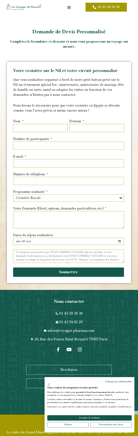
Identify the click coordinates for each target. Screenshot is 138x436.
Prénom (75, 121)
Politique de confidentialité (118, 381)
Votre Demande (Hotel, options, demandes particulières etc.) (58, 208)
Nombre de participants (31, 139)
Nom (17, 121)
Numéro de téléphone (29, 174)
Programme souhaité (29, 192)
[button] (69, 7)
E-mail (18, 156)
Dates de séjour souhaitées (33, 235)
